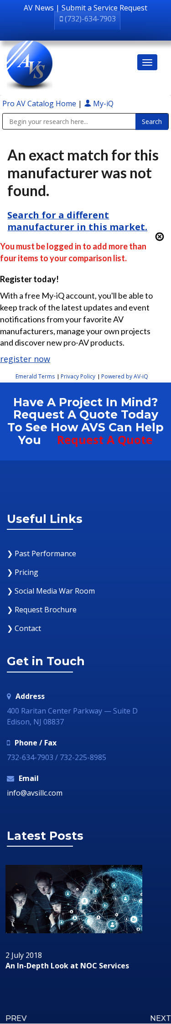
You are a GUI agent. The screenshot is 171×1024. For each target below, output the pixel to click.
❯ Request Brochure (42, 610)
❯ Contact (24, 628)
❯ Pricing (22, 572)
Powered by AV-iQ (124, 376)
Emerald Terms (35, 376)
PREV (15, 1018)
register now (25, 358)
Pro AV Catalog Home (40, 103)
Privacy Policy (78, 376)
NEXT (160, 1018)
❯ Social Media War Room (51, 591)
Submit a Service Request (104, 8)
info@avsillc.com (34, 793)
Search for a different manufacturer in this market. (77, 221)
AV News (39, 8)
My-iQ (102, 103)
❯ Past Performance (41, 553)
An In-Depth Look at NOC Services (67, 966)
